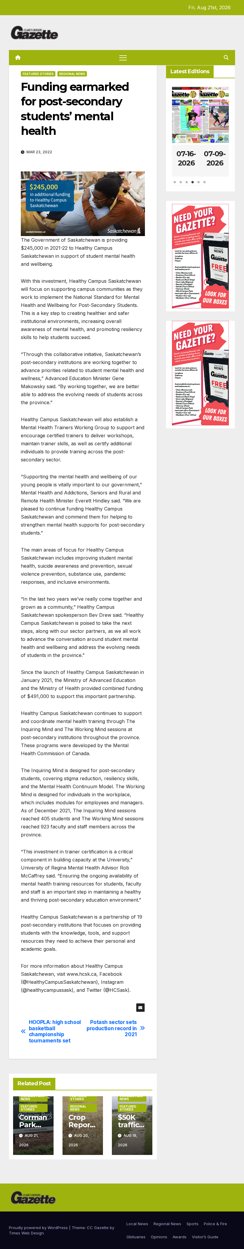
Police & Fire (215, 1223)
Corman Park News (32, 1097)
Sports (192, 1223)
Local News (137, 1223)
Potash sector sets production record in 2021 (112, 1028)
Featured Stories (38, 74)
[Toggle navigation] (123, 57)
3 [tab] (187, 185)
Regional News (72, 74)
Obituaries (136, 1236)
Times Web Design (26, 1233)
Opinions (159, 1236)
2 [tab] (181, 185)
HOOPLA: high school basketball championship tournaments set (55, 1031)
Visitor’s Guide (205, 1236)
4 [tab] (193, 185)
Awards (180, 1236)
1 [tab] (175, 185)
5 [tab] (199, 185)
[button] (226, 57)
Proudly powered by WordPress (39, 1227)
